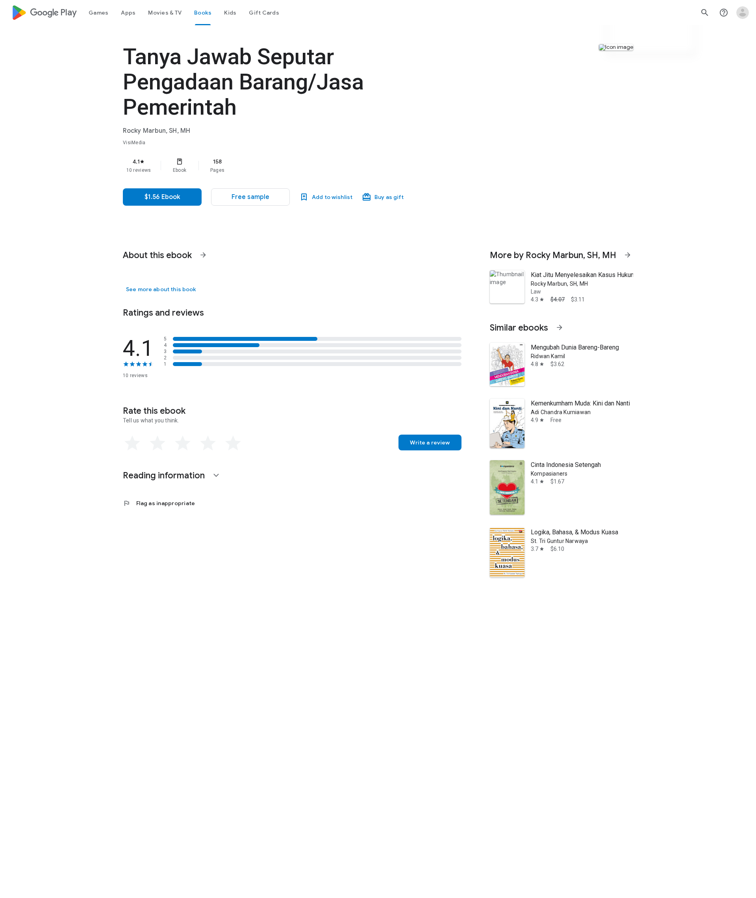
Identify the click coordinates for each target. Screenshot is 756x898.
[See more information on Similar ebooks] (559, 327)
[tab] (98, 12)
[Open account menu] (742, 12)
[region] (280, 165)
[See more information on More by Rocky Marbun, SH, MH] (627, 254)
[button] (250, 197)
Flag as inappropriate (159, 503)
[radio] (132, 443)
